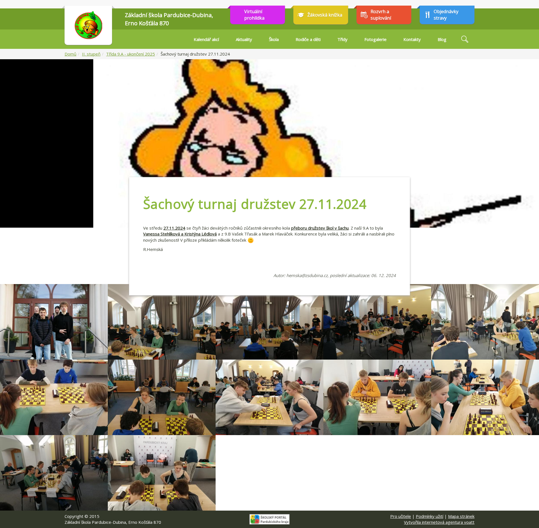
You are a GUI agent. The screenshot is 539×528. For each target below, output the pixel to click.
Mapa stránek (461, 516)
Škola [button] (274, 39)
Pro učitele (400, 516)
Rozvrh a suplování (381, 14)
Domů (70, 54)
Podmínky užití (429, 516)
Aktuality (244, 39)
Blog (442, 39)
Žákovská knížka (324, 15)
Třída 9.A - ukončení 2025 (130, 54)
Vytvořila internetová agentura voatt (439, 522)
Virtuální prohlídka (254, 14)
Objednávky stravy (446, 14)
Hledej (464, 39)
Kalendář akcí (206, 39)
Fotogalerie (375, 39)
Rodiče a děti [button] (308, 39)
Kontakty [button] (412, 39)
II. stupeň (91, 54)
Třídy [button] (342, 39)
